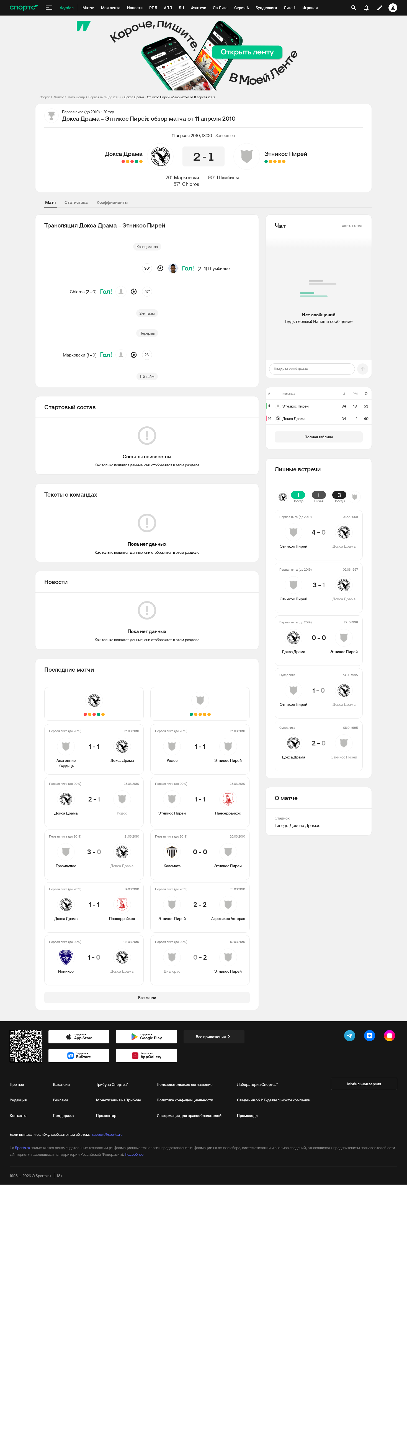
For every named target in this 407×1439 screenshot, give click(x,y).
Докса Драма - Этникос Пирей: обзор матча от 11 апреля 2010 (169, 97)
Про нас (17, 1084)
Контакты (18, 1115)
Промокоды (247, 1115)
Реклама (60, 1099)
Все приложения (211, 1036)
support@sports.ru (107, 1134)
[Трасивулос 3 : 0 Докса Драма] (132, 161)
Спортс (45, 97)
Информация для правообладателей (189, 1115)
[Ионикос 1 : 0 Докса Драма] (123, 161)
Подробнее (134, 1154)
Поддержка (63, 1115)
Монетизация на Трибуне (118, 1099)
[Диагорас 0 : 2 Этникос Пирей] (266, 161)
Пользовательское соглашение (185, 1084)
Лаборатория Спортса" (257, 1084)
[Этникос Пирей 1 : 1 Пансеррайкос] (279, 161)
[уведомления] (366, 7)
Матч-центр (76, 97)
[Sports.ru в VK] (370, 1036)
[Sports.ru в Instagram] (390, 1036)
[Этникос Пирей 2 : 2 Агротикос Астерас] (270, 161)
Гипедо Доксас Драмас (297, 825)
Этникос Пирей (285, 154)
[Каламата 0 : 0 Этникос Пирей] (275, 161)
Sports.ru (22, 1147)
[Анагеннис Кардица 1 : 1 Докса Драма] (141, 161)
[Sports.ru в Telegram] (350, 1036)
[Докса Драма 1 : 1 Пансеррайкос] (127, 161)
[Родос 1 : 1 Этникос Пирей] (283, 161)
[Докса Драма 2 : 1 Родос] (136, 161)
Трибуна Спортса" (112, 1084)
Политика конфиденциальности (185, 1099)
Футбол (58, 97)
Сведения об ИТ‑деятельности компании (273, 1099)
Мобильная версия (364, 1083)
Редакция (18, 1099)
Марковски (186, 177)
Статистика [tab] (76, 202)
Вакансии (61, 1084)
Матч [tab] (50, 202)
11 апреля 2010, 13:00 (192, 135)
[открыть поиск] (354, 7)
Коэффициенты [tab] (112, 202)
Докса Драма (124, 154)
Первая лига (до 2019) (104, 97)
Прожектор (106, 1115)
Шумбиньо (229, 177)
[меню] (49, 8)
